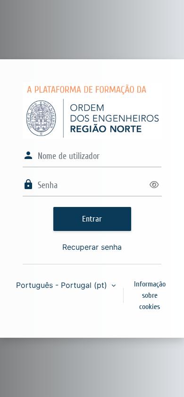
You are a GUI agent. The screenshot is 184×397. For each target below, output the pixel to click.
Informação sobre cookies (150, 295)
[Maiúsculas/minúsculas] (153, 185)
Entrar (92, 218)
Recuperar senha (92, 247)
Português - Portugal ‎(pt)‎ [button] (62, 285)
